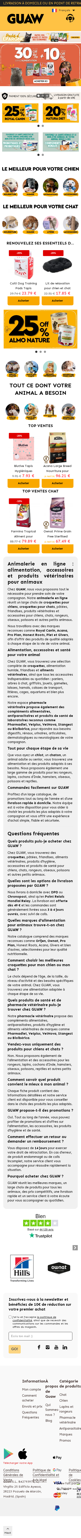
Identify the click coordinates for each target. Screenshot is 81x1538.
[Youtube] (56, 1347)
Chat (63, 1395)
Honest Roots (26, 945)
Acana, (44, 945)
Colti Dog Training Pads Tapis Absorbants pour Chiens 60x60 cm (23, 286)
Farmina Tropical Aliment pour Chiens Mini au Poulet (23, 534)
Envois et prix (32, 1406)
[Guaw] (25, 18)
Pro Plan (14, 635)
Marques (65, 1434)
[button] (38, 96)
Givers (54, 945)
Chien (63, 1401)
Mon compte (31, 1389)
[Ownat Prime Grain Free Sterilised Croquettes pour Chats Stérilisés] (58, 513)
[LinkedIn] (65, 1347)
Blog (48, 1421)
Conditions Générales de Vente (13, 1475)
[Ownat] (59, 1268)
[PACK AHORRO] (40, 37)
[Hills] (21, 1268)
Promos (65, 1440)
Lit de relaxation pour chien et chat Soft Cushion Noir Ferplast (57, 286)
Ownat (53, 941)
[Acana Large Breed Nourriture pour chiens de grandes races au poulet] (58, 448)
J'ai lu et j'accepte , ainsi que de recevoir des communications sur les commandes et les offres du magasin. (40, 1322)
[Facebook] (39, 1347)
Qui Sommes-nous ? (52, 1410)
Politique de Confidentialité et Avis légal (46, 1475)
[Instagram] (47, 1347)
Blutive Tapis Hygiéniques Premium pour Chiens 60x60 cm (23, 468)
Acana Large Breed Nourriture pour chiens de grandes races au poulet (57, 468)
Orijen (41, 941)
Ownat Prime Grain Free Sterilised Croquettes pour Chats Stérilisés (57, 534)
